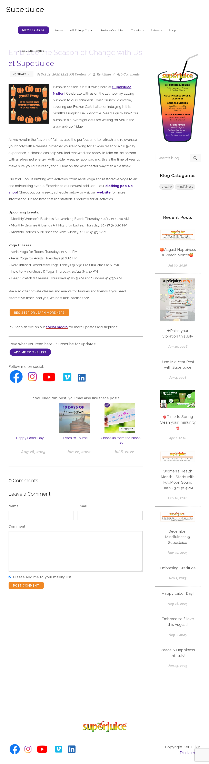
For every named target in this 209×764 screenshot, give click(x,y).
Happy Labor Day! (30, 438)
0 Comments (130, 74)
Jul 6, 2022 (124, 451)
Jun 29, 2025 (177, 666)
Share (22, 74)
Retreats (156, 30)
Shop (172, 30)
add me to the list (30, 352)
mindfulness (185, 186)
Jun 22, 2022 (78, 451)
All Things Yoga (81, 30)
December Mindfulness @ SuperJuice (177, 537)
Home (59, 30)
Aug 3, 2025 (178, 635)
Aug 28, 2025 (33, 451)
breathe (167, 186)
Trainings (137, 30)
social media (57, 327)
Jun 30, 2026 (177, 347)
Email (82, 506)
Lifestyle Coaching (112, 30)
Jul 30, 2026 (177, 265)
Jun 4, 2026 (177, 378)
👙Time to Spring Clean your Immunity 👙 (178, 422)
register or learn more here (39, 312)
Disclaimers (190, 752)
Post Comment (26, 585)
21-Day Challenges (31, 50)
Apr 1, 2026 (177, 438)
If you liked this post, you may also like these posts (75, 398)
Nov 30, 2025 (178, 553)
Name (14, 506)
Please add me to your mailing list (42, 577)
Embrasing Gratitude (178, 568)
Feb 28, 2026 (177, 498)
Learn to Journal (75, 438)
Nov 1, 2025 (178, 578)
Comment (17, 526)
